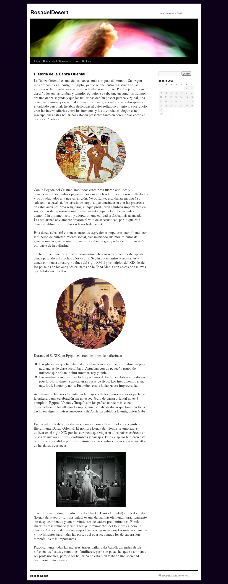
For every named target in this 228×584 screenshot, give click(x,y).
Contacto (86, 61)
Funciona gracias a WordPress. (175, 575)
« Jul (161, 113)
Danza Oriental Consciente (57, 61)
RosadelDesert (49, 12)
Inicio (37, 61)
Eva (76, 61)
